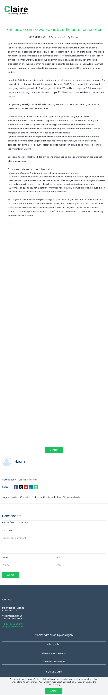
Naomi (74, 37)
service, (15, 497)
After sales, (26, 497)
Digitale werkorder (28, 479)
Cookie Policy (54, 684)
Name (5, 557)
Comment (7, 530)
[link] (16, 487)
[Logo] (16, 10)
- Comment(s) (56, 37)
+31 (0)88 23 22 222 (12, 624)
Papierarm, (37, 497)
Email (57, 557)
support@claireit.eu (13, 626)
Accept (54, 690)
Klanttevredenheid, (53, 497)
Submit (10, 574)
